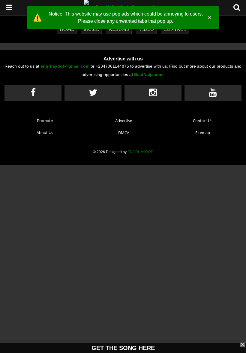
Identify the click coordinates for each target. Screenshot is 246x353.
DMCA (123, 132)
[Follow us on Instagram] (153, 93)
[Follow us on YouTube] (213, 93)
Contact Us (202, 120)
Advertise (123, 120)
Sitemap (202, 132)
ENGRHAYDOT (140, 152)
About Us (45, 132)
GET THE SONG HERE (123, 348)
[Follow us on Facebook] (33, 93)
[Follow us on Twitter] (93, 93)
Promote (45, 120)
